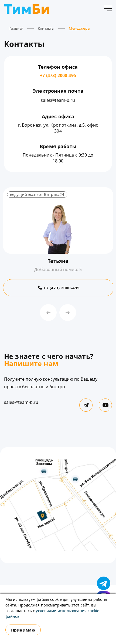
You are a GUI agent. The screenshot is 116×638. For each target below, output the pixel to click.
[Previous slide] (48, 312)
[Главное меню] (108, 9)
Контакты (46, 28)
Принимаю (23, 630)
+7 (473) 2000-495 (58, 75)
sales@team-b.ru (58, 100)
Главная (16, 28)
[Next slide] (67, 312)
